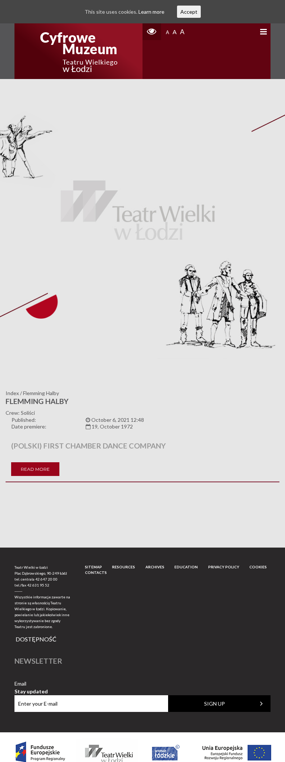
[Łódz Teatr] (78, 51)
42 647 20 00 (46, 579)
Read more (35, 469)
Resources (123, 567)
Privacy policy (223, 567)
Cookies (258, 567)
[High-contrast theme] (151, 31)
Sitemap (93, 567)
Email (31, 683)
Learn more (151, 12)
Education (186, 567)
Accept (188, 12)
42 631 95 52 (38, 585)
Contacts (96, 572)
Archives (154, 567)
